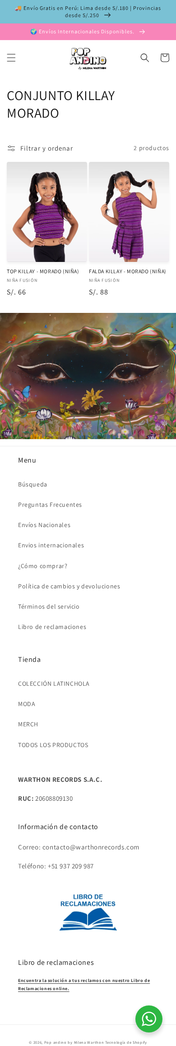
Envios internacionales (51, 545)
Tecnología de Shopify (126, 1042)
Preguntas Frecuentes (50, 504)
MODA (26, 704)
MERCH (28, 724)
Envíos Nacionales (44, 525)
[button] (11, 58)
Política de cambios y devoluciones (69, 586)
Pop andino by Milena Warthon (74, 1042)
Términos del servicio (49, 606)
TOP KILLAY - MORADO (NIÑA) (43, 271)
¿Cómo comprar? (42, 566)
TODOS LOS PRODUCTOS (53, 745)
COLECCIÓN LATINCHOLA (54, 683)
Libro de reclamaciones (52, 627)
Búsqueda (32, 484)
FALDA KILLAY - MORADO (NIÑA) (128, 271)
